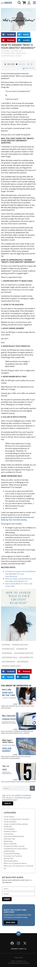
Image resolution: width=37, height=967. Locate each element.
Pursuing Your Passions (13, 856)
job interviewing (8, 662)
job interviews (22, 662)
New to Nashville (10, 844)
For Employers (9, 829)
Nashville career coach (11, 666)
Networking (8, 841)
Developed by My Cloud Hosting (18, 963)
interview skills (8, 649)
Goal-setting (8, 834)
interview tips (21, 649)
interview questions (20, 645)
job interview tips (26, 657)
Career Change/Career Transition (16, 819)
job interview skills (9, 657)
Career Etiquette (10, 822)
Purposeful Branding (12, 853)
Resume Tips (9, 858)
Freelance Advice (10, 831)
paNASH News (9, 851)
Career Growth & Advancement (16, 824)
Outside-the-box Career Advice (15, 849)
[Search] (32, 788)
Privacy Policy (18, 958)
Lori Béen (6, 51)
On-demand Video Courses (11, 56)
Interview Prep (8, 53)
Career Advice (20, 53)
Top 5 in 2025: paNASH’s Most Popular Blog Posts (18, 782)
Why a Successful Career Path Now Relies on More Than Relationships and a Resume (17, 732)
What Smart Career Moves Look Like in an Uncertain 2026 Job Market (16, 757)
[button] (8, 34)
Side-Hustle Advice (11, 861)
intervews (6, 645)
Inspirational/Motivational (14, 836)
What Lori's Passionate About (15, 863)
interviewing (7, 653)
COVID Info (8, 826)
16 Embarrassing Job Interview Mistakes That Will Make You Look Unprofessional (20, 573)
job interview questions (23, 653)
